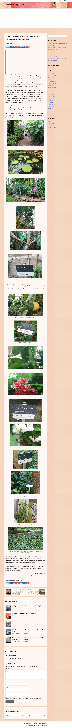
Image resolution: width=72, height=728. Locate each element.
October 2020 (51, 85)
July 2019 (50, 108)
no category (51, 125)
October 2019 (51, 102)
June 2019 (50, 110)
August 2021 (51, 77)
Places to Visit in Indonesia (19, 622)
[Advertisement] (36, 17)
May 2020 (50, 92)
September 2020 (52, 87)
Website (7, 692)
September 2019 (52, 104)
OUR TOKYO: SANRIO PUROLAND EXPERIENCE (24, 614)
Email (7, 687)
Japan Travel (42, 573)
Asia (12, 30)
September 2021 (52, 75)
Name (7, 682)
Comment (7, 668)
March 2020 (51, 94)
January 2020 (51, 98)
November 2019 (52, 100)
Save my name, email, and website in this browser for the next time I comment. (23, 698)
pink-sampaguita (41, 575)
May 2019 (50, 112)
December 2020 (52, 81)
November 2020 (52, 83)
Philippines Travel (52, 127)
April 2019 (50, 113)
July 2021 (50, 79)
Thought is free (43, 725)
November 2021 (51, 73)
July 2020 (50, 89)
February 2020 (51, 96)
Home (7, 30)
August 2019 (51, 106)
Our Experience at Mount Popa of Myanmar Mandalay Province (28, 606)
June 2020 (50, 91)
